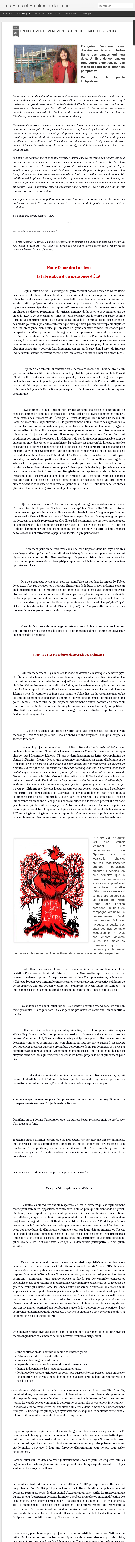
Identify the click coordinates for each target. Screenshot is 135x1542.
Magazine (27, 13)
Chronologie (84, 13)
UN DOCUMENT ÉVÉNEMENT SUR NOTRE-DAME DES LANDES (68, 31)
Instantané (70, 13)
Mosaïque (40, 13)
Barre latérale (54, 13)
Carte (17, 13)
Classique (7, 13)
